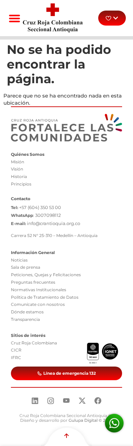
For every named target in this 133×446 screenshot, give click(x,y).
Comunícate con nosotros (38, 304)
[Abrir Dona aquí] (115, 18)
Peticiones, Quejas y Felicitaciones (46, 274)
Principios (21, 184)
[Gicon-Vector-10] (66, 400)
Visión (17, 169)
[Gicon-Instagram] (50, 400)
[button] (14, 18)
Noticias (19, 260)
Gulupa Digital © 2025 (91, 420)
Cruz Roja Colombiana (34, 342)
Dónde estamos (27, 311)
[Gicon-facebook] (97, 400)
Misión (17, 161)
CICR (16, 350)
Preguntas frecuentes (33, 282)
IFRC (16, 357)
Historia (19, 176)
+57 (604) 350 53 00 (40, 207)
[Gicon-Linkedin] (35, 400)
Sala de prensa (25, 267)
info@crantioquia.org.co (53, 223)
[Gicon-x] (82, 400)
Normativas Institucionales (38, 289)
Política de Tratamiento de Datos (44, 297)
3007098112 (48, 215)
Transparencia (25, 319)
